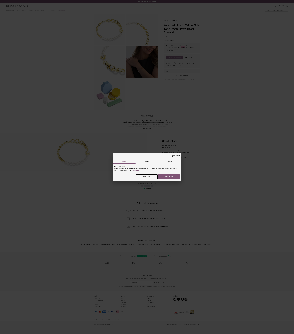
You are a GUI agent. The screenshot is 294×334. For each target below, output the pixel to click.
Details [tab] (147, 161)
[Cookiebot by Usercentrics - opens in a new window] (173, 156)
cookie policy (135, 170)
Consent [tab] (124, 161)
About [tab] (170, 161)
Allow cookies (169, 176)
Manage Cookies (145, 176)
